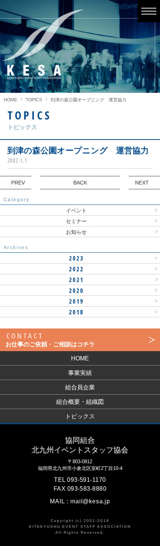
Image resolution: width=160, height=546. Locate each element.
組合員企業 (80, 387)
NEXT (142, 183)
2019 (76, 301)
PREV (18, 183)
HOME (10, 99)
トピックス (80, 416)
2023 (76, 258)
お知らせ (76, 232)
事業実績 (80, 373)
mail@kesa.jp (90, 501)
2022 (76, 269)
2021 (76, 280)
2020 (76, 291)
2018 (76, 312)
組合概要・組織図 (80, 402)
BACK (80, 183)
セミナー (76, 221)
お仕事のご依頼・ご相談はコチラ (50, 339)
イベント (76, 210)
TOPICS (34, 99)
